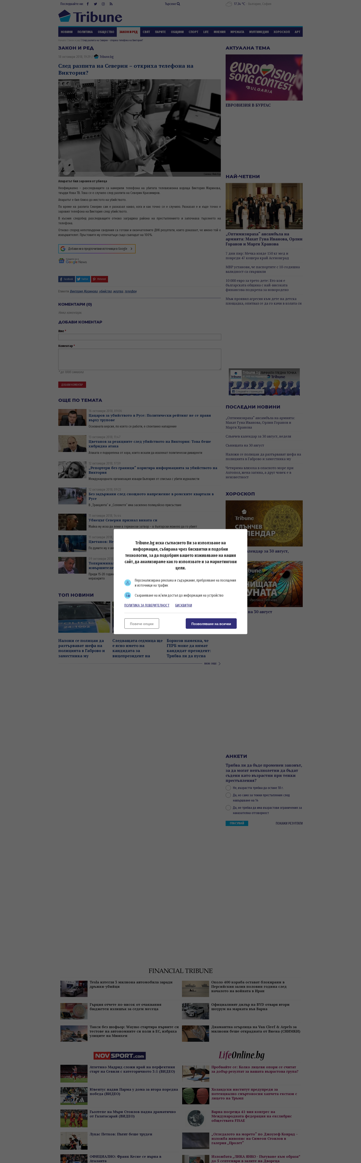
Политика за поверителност (146, 605)
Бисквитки (183, 605)
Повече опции (142, 624)
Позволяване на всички (211, 624)
